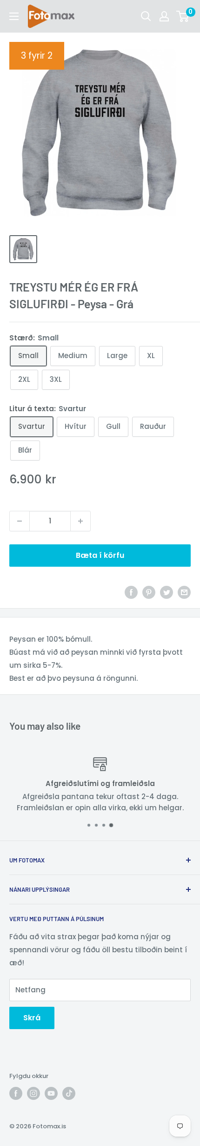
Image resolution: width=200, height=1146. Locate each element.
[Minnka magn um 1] (19, 521)
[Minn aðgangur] (164, 16)
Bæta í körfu (100, 555)
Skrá (31, 1017)
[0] (183, 16)
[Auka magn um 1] (80, 521)
